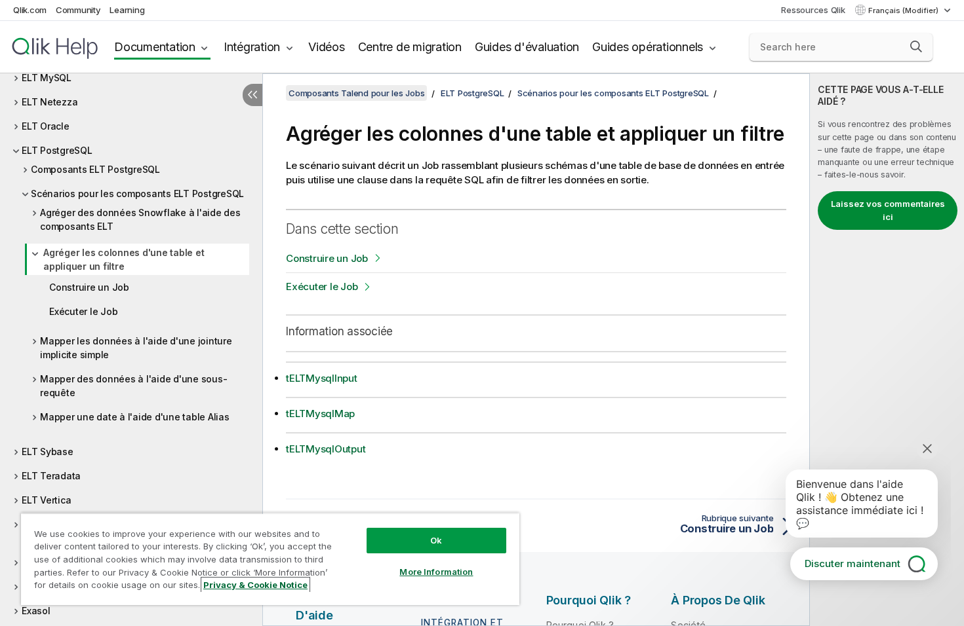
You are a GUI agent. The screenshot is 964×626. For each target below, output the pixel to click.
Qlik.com (30, 10)
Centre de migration (410, 47)
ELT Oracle (46, 126)
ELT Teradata (51, 475)
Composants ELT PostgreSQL (95, 169)
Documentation (154, 47)
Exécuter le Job (83, 311)
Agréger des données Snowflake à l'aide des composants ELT (140, 219)
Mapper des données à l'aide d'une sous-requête (133, 385)
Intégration (252, 47)
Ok (436, 540)
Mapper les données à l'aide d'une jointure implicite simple (136, 347)
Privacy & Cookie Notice (255, 585)
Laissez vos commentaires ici (888, 210)
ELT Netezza (49, 101)
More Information (436, 571)
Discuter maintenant (852, 563)
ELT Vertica (46, 500)
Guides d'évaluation (527, 47)
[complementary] (887, 349)
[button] (916, 46)
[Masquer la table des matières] (252, 95)
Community (78, 10)
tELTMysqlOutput (325, 449)
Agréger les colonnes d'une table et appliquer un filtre (123, 259)
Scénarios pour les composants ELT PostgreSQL (137, 193)
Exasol (36, 610)
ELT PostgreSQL (57, 150)
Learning (127, 10)
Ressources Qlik (813, 10)
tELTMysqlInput (321, 378)
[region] (270, 559)
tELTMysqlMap (320, 413)
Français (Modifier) (904, 10)
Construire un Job (89, 287)
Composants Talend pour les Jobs (356, 93)
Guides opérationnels (647, 47)
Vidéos (326, 47)
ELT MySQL (46, 77)
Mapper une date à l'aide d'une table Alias (135, 416)
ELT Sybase (47, 451)
